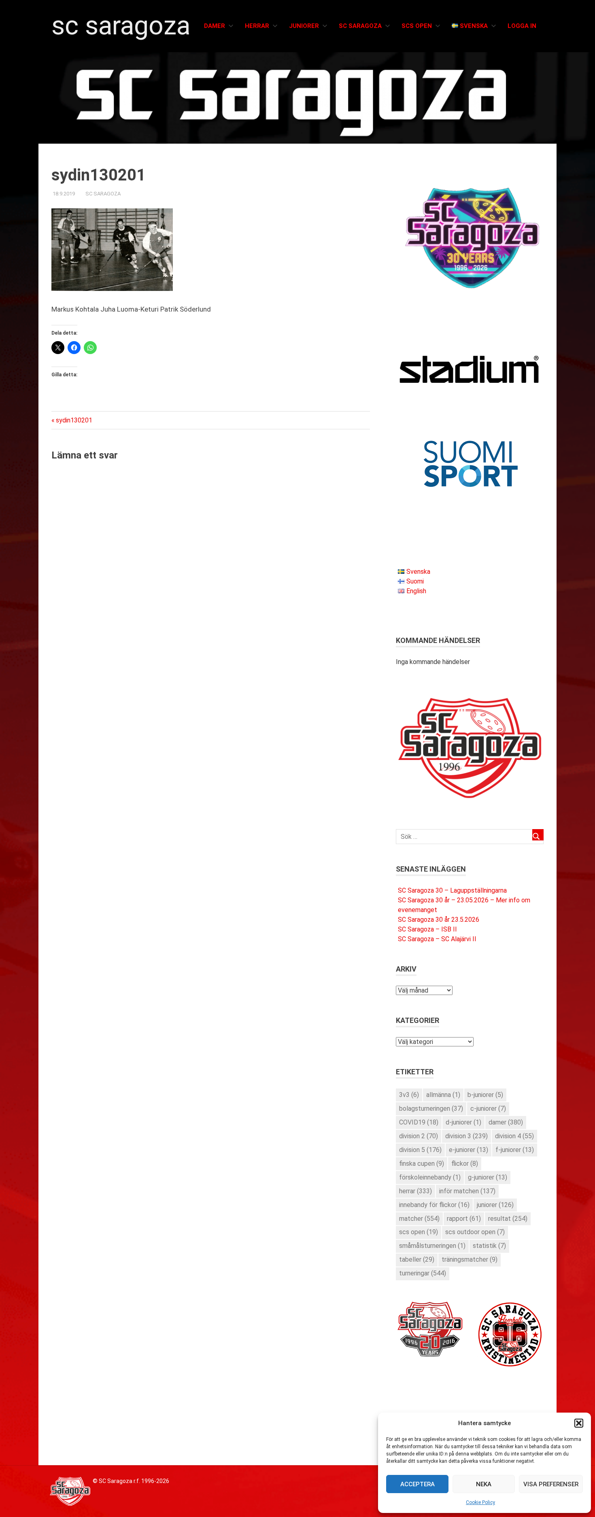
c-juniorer (488, 1108)
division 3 (466, 1136)
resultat (507, 1218)
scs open (418, 1232)
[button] (579, 1423)
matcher (419, 1218)
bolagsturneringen (431, 1108)
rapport (464, 1218)
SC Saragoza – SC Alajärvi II (437, 939)
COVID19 (418, 1122)
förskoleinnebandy (430, 1177)
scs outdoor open (475, 1232)
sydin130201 (73, 420)
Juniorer (304, 26)
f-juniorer (514, 1150)
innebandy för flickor (434, 1205)
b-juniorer (485, 1095)
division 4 (514, 1136)
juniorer (495, 1205)
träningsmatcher (469, 1259)
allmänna (443, 1095)
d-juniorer (463, 1122)
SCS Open (417, 26)
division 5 (420, 1150)
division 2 (418, 1136)
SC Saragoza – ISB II (427, 929)
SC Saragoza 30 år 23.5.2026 (438, 919)
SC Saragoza (120, 26)
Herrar (257, 26)
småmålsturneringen (432, 1246)
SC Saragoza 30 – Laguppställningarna (452, 890)
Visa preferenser (550, 1484)
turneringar (422, 1273)
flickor (464, 1163)
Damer (214, 26)
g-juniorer (487, 1177)
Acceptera (417, 1484)
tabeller (416, 1259)
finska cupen (421, 1163)
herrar (415, 1191)
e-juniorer (468, 1150)
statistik (489, 1246)
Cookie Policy (480, 1502)
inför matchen (467, 1191)
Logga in (522, 26)
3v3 (409, 1095)
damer (506, 1122)
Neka (483, 1484)
